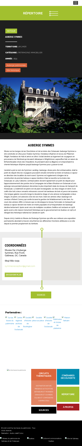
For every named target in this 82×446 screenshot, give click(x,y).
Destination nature (44, 386)
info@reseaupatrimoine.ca (16, 376)
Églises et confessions (43, 398)
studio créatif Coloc (16, 433)
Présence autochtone (44, 389)
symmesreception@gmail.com (20, 266)
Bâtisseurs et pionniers (43, 392)
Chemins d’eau (43, 401)
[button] (75, 3)
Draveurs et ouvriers (44, 395)
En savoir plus (13, 275)
